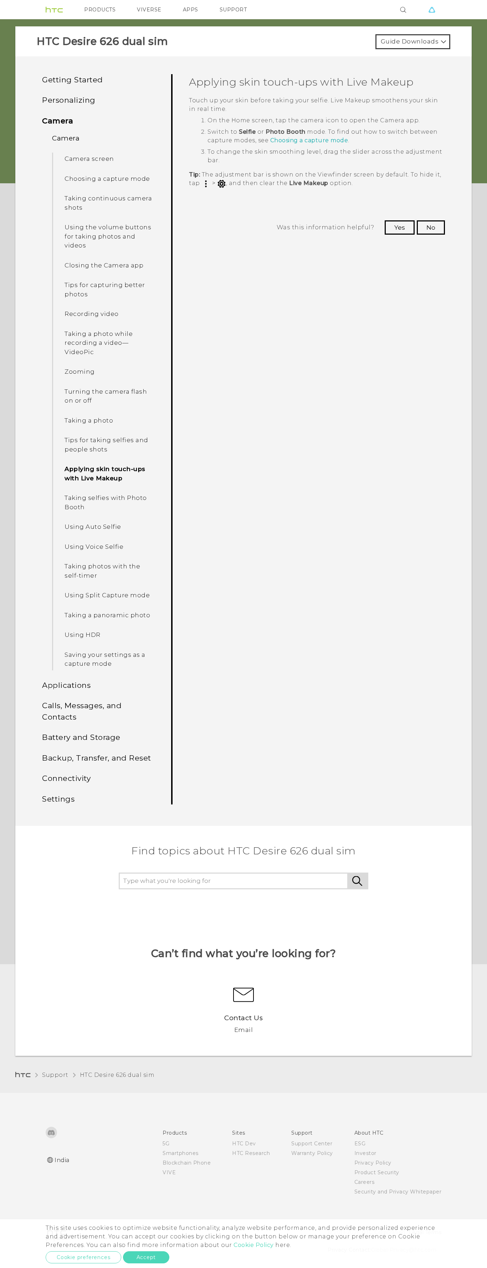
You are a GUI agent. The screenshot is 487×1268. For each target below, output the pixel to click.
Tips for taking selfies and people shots (106, 444)
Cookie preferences (83, 1257)
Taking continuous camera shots (108, 203)
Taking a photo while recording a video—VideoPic (99, 343)
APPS (190, 9)
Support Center (311, 1143)
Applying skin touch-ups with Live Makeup (105, 473)
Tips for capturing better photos (105, 289)
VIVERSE (149, 9)
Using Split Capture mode (107, 595)
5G (166, 1143)
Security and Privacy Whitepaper (398, 1191)
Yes (399, 227)
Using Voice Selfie (94, 546)
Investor (365, 1153)
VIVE (169, 1172)
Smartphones (181, 1153)
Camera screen (89, 158)
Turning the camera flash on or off (106, 396)
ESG (360, 1143)
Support (55, 1075)
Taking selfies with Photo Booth (106, 502)
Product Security (376, 1172)
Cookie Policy (254, 1245)
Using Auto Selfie (93, 526)
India (62, 1160)
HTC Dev (244, 1143)
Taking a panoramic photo (107, 615)
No (430, 227)
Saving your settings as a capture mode (105, 659)
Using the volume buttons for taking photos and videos (108, 236)
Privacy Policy (372, 1163)
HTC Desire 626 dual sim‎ (117, 1075)
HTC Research (251, 1153)
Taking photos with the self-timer (102, 571)
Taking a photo (89, 420)
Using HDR (83, 634)
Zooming (80, 371)
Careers (364, 1182)
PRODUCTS (100, 9)
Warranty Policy (312, 1153)
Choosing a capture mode (107, 178)
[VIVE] (432, 10)
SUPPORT (233, 9)
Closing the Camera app (104, 265)
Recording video (92, 313)
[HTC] (54, 9)
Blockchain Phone (187, 1163)
